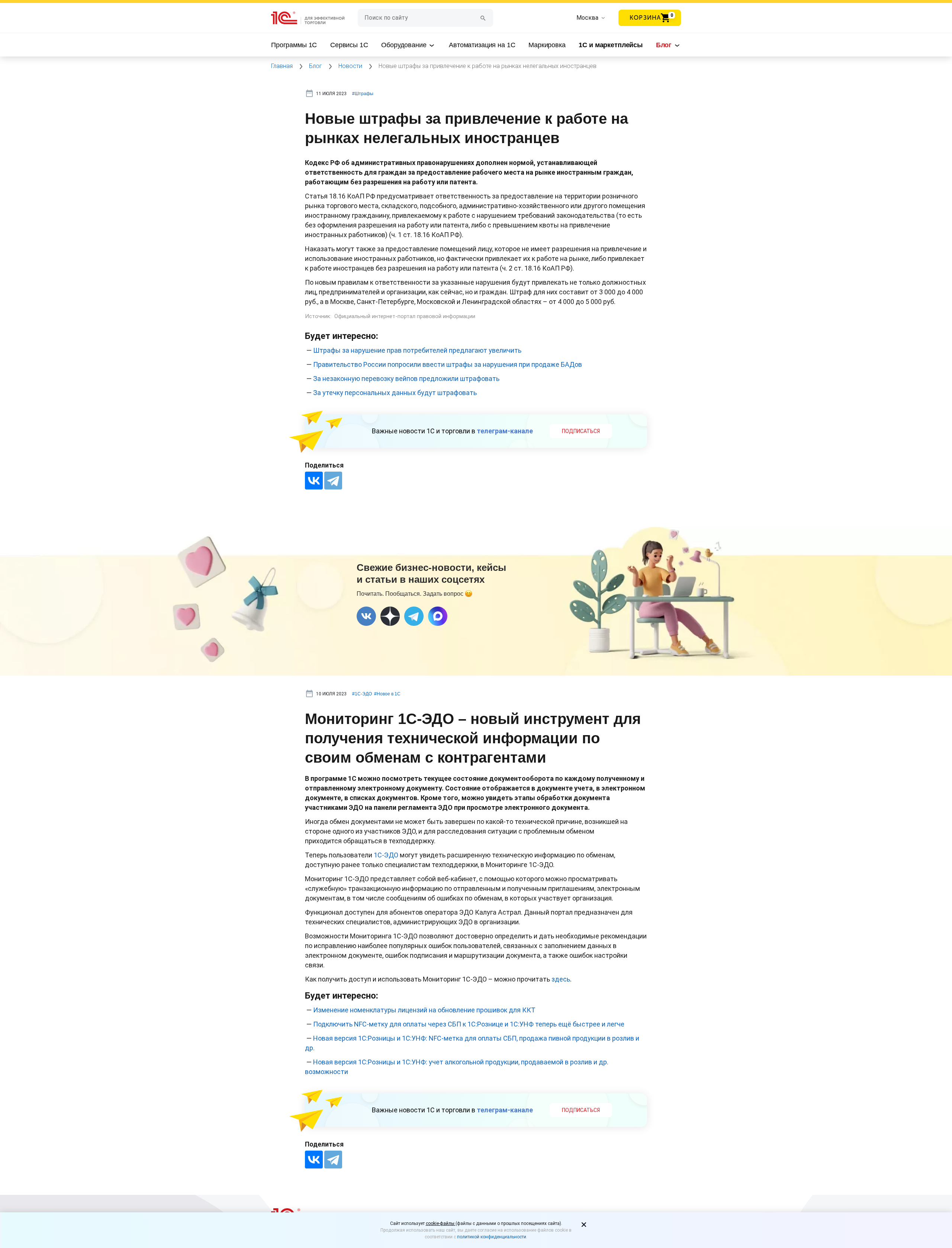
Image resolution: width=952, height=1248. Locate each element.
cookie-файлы (441, 1223)
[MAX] (437, 616)
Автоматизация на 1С (482, 45)
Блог (664, 45)
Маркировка (547, 45)
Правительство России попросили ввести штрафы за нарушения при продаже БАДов (447, 364)
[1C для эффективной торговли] (314, 18)
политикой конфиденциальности (491, 1236)
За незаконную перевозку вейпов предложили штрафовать (406, 378)
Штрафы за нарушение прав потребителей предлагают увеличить (417, 350)
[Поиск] (483, 17)
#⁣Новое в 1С (387, 693)
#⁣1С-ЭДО (362, 693)
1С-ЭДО (386, 855)
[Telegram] (333, 480)
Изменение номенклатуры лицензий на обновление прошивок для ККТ (424, 1010)
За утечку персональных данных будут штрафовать (395, 393)
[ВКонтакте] (314, 480)
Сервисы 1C (349, 45)
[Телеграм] (414, 616)
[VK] (366, 616)
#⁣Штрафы (362, 93)
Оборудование (404, 45)
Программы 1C (294, 45)
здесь (560, 979)
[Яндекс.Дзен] (390, 616)
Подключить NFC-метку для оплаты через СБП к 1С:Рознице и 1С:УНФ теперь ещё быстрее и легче (468, 1024)
